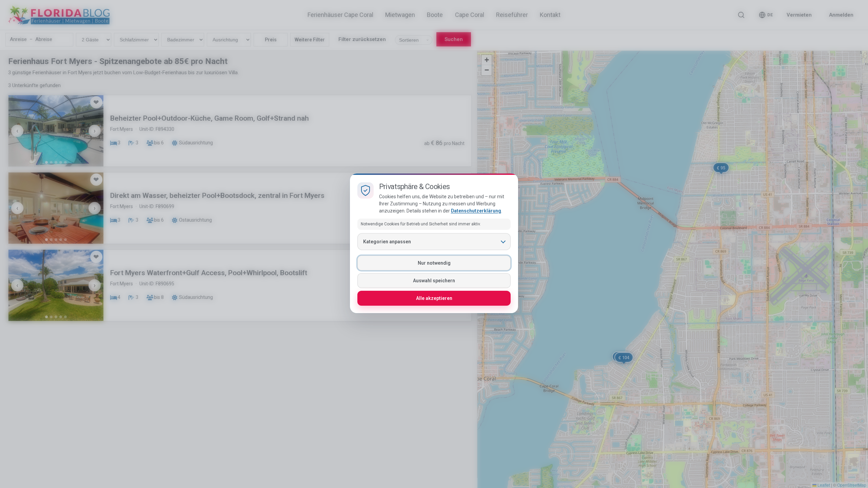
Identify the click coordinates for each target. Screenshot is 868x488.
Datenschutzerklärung (476, 211)
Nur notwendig (434, 263)
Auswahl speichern (434, 280)
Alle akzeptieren (434, 298)
